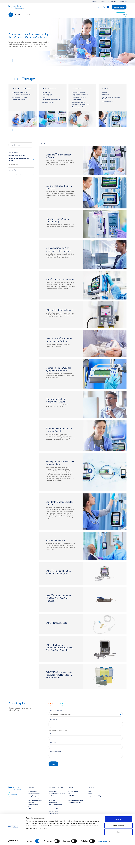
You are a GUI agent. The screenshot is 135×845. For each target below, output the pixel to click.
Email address (55, 752)
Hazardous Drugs (53, 802)
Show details (102, 841)
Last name (54, 743)
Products (21, 15)
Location (122, 1)
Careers (95, 1)
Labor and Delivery (53, 811)
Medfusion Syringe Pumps (19, 97)
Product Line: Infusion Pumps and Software (18, 159)
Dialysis (50, 798)
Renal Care (31, 802)
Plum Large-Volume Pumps (19, 92)
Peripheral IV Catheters (78, 92)
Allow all (118, 819)
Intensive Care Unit (53, 809)
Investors (113, 1)
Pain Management (33, 804)
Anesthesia (51, 796)
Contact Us (103, 1)
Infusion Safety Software (18, 100)
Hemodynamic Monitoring (35, 800)
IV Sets (44, 97)
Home (16, 15)
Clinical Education (72, 796)
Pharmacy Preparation (34, 793)
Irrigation (104, 92)
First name (54, 734)
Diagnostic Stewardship (78, 102)
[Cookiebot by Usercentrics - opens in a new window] (12, 841)
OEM (29, 809)
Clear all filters (13, 164)
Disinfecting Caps (47, 95)
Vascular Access (77, 89)
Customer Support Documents (76, 798)
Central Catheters (77, 100)
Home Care (51, 807)
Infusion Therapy (32, 791)
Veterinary (31, 807)
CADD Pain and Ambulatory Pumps (21, 95)
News (89, 791)
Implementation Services (74, 802)
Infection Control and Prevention (57, 793)
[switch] (57, 841)
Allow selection (118, 825)
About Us (91, 787)
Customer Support (73, 791)
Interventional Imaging (48, 102)
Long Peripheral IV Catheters (80, 95)
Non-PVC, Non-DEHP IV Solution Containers (111, 98)
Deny (118, 832)
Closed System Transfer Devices (51, 100)
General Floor (52, 800)
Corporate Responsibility (94, 796)
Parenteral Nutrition (107, 101)
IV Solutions (106, 89)
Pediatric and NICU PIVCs (79, 97)
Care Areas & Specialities (56, 787)
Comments (54, 719)
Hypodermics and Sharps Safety (81, 104)
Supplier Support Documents (75, 800)
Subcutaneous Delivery (78, 107)
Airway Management (33, 796)
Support (71, 787)
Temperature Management (35, 798)
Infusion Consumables (49, 89)
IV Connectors (46, 92)
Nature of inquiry (56, 710)
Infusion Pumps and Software (21, 89)
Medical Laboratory (53, 813)
